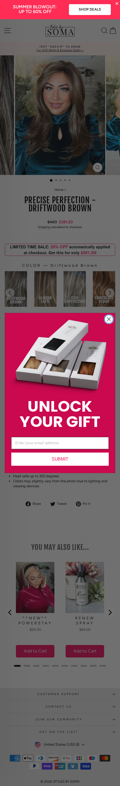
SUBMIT (60, 459)
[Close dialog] (109, 319)
